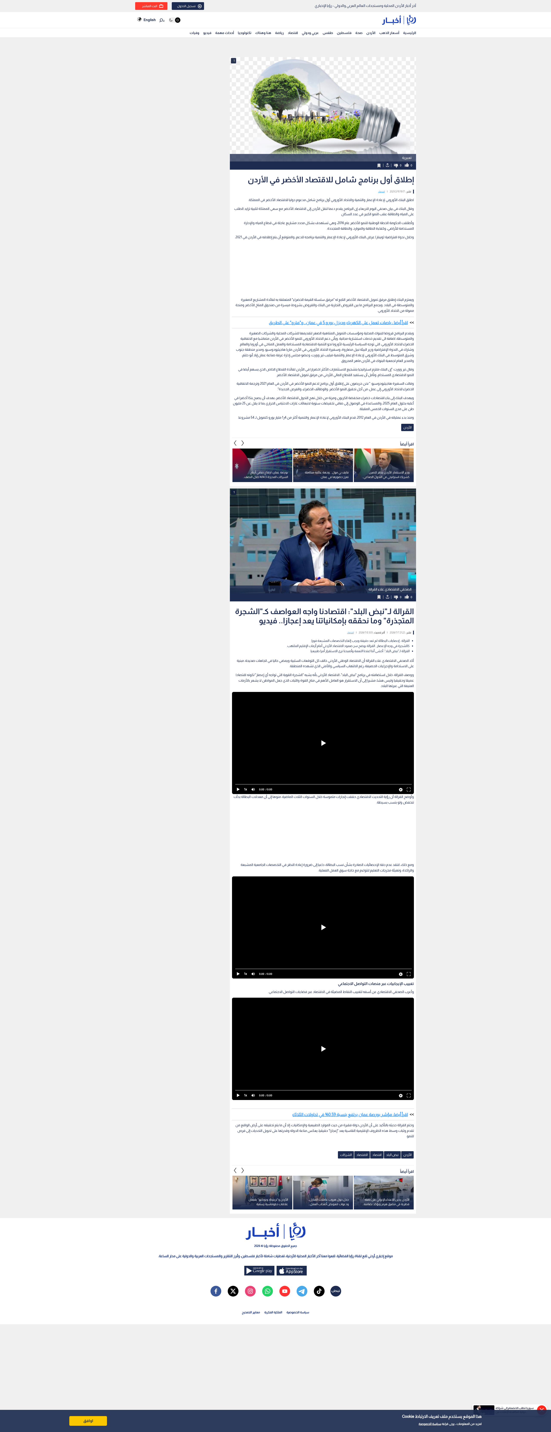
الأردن (370, 33)
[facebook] (215, 1291)
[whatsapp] (267, 1291)
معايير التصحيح (251, 1312)
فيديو (207, 33)
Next (235, 443)
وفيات (194, 33)
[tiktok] (319, 1291)
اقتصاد (293, 33)
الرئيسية (409, 33)
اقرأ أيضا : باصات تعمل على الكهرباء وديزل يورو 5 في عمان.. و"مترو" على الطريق (338, 322)
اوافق (88, 1421)
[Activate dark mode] (174, 20)
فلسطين (344, 33)
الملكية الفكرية (273, 1312)
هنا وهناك (263, 33)
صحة (358, 33)
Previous (242, 443)
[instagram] (250, 1291)
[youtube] (284, 1291)
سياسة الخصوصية (430, 1424)
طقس (328, 33)
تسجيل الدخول (186, 6)
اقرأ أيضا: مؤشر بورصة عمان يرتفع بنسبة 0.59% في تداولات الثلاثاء (350, 1114)
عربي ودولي (310, 33)
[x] (233, 1291)
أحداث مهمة (224, 33)
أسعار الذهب (389, 33)
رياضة (279, 33)
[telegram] (302, 1291)
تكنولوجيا (244, 33)
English (150, 20)
